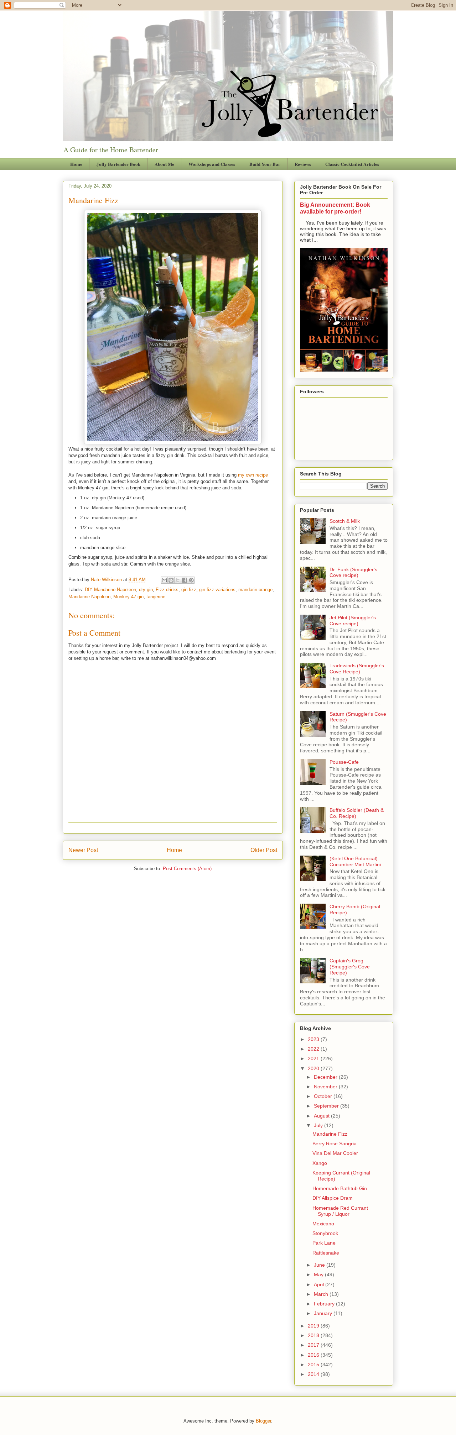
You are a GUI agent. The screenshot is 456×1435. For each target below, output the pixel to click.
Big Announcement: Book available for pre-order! (335, 208)
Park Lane (324, 1243)
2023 (314, 1039)
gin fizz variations (217, 589)
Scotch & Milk (345, 521)
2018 (314, 1335)
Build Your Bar (264, 164)
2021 (314, 1058)
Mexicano (323, 1223)
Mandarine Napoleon (89, 596)
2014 (314, 1374)
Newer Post (83, 850)
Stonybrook (325, 1233)
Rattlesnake (325, 1253)
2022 (314, 1049)
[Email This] (164, 580)
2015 (314, 1364)
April (319, 1284)
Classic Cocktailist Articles (352, 164)
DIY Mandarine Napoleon (110, 589)
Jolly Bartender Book (118, 164)
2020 (314, 1068)
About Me (164, 164)
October (323, 1096)
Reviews (303, 164)
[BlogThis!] (171, 580)
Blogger (263, 1421)
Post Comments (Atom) (187, 868)
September (327, 1106)
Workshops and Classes (211, 164)
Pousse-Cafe (344, 762)
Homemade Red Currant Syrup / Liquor (340, 1211)
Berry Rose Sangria (334, 1143)
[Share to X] (177, 580)
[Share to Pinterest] (191, 580)
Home (76, 164)
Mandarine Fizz (329, 1134)
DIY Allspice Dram (332, 1198)
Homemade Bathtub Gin (339, 1188)
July (319, 1125)
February (325, 1304)
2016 (314, 1355)
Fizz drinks (167, 589)
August (322, 1116)
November (326, 1086)
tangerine (155, 596)
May (319, 1274)
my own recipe (253, 475)
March (322, 1294)
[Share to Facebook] (184, 580)
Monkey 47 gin (128, 596)
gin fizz (188, 589)
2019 (314, 1326)
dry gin (146, 589)
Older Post (263, 850)
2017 (314, 1345)
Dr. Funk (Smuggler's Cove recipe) (353, 572)
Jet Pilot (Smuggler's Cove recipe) (353, 620)
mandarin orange (255, 589)
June (320, 1265)
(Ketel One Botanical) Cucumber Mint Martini (355, 861)
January (323, 1313)
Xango (319, 1163)
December (326, 1077)
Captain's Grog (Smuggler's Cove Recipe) (350, 967)
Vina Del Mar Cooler (335, 1153)
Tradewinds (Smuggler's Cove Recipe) (357, 668)
